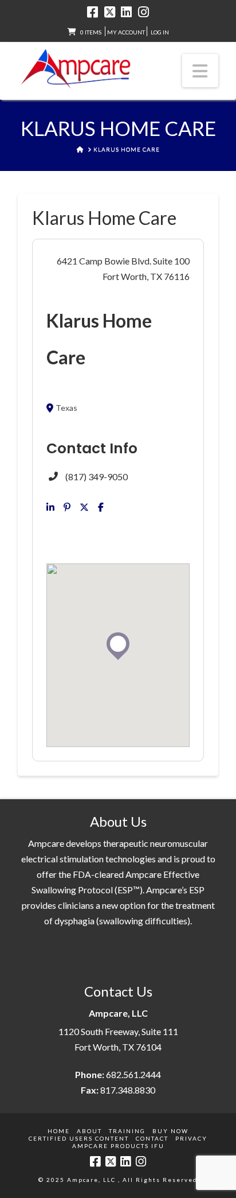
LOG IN (160, 32)
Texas (66, 408)
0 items (90, 32)
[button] (200, 70)
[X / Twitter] (109, 12)
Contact (152, 1138)
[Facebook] (92, 12)
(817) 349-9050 (96, 476)
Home (59, 1130)
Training (127, 1130)
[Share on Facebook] (101, 507)
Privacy (191, 1138)
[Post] (84, 507)
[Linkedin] (50, 507)
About (89, 1130)
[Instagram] (143, 12)
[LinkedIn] (126, 12)
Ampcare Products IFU (118, 1145)
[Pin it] (67, 507)
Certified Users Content (79, 1138)
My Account (126, 32)
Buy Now (170, 1130)
